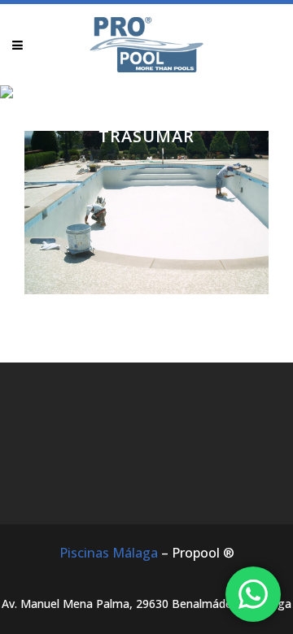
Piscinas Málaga (108, 553)
